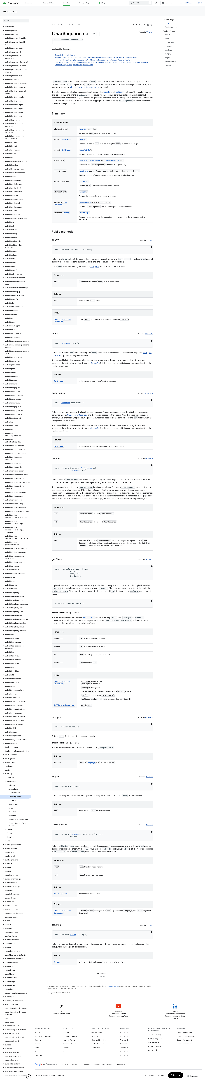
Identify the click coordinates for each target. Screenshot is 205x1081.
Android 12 (124, 1051)
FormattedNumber (130, 57)
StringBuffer (77, 65)
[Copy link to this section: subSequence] (69, 824)
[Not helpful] (151, 25)
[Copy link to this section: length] (61, 776)
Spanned (144, 62)
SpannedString (60, 65)
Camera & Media (69, 1044)
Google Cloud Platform (103, 1065)
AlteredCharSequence (63, 57)
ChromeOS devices (98, 1040)
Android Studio (186, 3)
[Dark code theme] (151, 247)
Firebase (86, 1065)
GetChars (91, 60)
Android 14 (124, 1044)
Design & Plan (48, 3)
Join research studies (184, 1044)
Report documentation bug (187, 1036)
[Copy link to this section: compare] (64, 458)
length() (91, 763)
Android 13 (124, 1048)
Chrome (75, 1065)
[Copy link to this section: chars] (60, 333)
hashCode (119, 92)
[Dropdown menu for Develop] (73, 3)
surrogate (94, 266)
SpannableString (114, 62)
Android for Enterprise (43, 1036)
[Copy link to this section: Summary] (67, 113)
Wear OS (94, 1036)
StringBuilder (88, 65)
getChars (84, 171)
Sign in (199, 3)
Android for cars (97, 1044)
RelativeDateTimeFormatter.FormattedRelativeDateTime (76, 62)
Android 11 (124, 1055)
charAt (83, 129)
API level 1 (149, 32)
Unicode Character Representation (84, 87)
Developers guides (155, 1038)
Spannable (102, 62)
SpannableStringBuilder (130, 62)
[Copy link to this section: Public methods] (75, 232)
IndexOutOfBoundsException (62, 320)
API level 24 (149, 334)
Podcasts (38, 1055)
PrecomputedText (125, 60)
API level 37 (149, 560)
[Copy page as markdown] (94, 34)
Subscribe (176, 1075)
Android (38, 1032)
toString (84, 213)
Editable (119, 57)
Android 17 (124, 1032)
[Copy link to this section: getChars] (64, 559)
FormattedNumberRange (64, 60)
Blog (103, 3)
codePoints (85, 150)
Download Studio (154, 1046)
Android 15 (124, 1040)
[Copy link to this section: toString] (63, 925)
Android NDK (153, 1050)
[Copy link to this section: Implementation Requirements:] (83, 612)
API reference (10, 12)
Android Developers (59, 25)
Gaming (66, 1032)
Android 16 (124, 1036)
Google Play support (184, 1040)
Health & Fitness (69, 1040)
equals (107, 92)
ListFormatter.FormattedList (106, 60)
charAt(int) (88, 617)
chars (82, 139)
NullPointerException (64, 705)
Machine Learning (70, 1036)
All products (121, 1065)
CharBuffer (77, 57)
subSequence (85, 202)
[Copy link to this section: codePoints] (67, 393)
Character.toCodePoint (77, 415)
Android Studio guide (156, 1035)
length (83, 192)
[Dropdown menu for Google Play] (92, 3)
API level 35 (149, 717)
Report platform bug (184, 1032)
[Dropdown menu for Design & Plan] (57, 3)
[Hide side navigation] (28, 1076)
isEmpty (83, 181)
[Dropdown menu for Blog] (108, 3)
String (69, 65)
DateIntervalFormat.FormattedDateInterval (98, 57)
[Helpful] (148, 25)
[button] (15, 27)
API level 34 (149, 458)
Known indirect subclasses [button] (101, 60)
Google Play (84, 3)
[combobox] (140, 3)
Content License (113, 986)
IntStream (66, 139)
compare (83, 160)
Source (37, 1044)
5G (64, 1051)
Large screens (96, 1032)
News (37, 1048)
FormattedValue (80, 60)
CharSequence (94, 160)
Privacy (65, 1048)
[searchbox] (16, 20)
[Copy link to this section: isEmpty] (63, 717)
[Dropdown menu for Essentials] (36, 3)
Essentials (29, 3)
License (45, 1075)
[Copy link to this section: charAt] (61, 240)
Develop (66, 3)
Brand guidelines (57, 1075)
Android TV (95, 1048)
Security (38, 1040)
